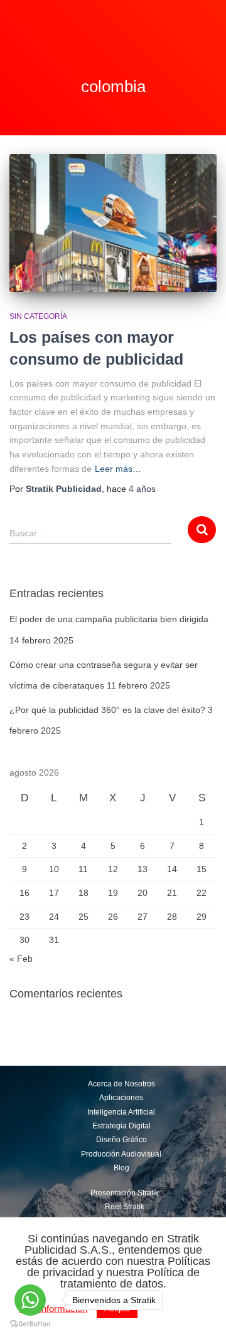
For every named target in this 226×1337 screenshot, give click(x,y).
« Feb (21, 959)
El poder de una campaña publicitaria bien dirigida (108, 619)
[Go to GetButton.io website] (30, 1324)
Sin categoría (38, 316)
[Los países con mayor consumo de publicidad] (113, 223)
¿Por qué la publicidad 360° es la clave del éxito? (107, 710)
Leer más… (118, 469)
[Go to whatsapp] (30, 1300)
